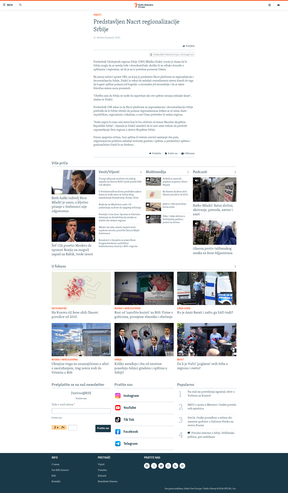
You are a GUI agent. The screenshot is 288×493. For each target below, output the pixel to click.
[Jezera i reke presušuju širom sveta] (153, 207)
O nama (55, 464)
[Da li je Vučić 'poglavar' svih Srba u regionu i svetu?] (206, 339)
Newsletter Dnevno (107, 481)
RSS (54, 476)
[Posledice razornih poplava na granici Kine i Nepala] (153, 181)
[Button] (189, 46)
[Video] (278, 5)
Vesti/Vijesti (109, 172)
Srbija (118, 359)
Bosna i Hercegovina (127, 308)
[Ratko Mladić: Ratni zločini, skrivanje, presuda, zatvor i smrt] (214, 189)
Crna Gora (183, 308)
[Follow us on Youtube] (161, 466)
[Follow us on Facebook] (147, 466)
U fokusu (59, 267)
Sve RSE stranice (60, 470)
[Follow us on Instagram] (168, 466)
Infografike (59, 308)
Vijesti (97, 15)
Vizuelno (102, 470)
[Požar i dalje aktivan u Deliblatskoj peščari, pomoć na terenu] (153, 219)
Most (180, 359)
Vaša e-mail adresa (63, 404)
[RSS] (175, 466)
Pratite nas (103, 428)
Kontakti (56, 481)
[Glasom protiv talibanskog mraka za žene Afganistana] (214, 232)
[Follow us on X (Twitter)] (154, 466)
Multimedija (156, 172)
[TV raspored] (182, 466)
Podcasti (200, 172)
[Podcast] (269, 5)
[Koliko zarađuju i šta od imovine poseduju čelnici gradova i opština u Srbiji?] (144, 339)
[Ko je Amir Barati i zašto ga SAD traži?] (206, 288)
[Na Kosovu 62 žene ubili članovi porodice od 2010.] (153, 194)
